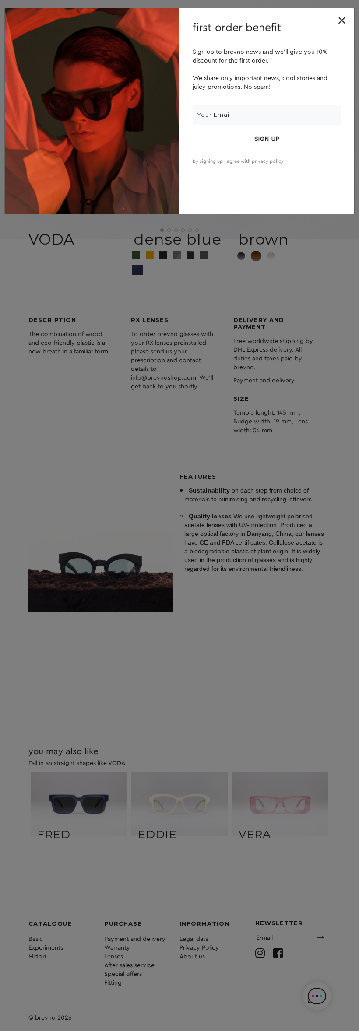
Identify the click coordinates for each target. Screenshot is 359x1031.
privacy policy (268, 161)
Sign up (267, 139)
